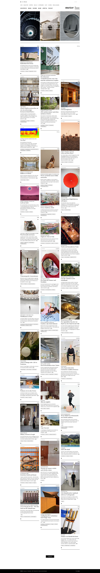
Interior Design (29, 369)
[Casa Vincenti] (50, 420)
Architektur (23, 8)
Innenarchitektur (69, 378)
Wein (35, 71)
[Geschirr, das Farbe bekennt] (50, 308)
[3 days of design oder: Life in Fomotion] (29, 346)
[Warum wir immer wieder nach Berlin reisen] (50, 453)
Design (29, 8)
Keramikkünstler (23, 243)
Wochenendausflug (44, 525)
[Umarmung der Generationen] (29, 262)
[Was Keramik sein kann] (29, 225)
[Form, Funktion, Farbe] (50, 199)
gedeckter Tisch (43, 331)
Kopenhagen (34, 369)
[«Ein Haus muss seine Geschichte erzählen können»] (70, 352)
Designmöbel (31, 71)
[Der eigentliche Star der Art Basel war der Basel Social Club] (70, 306)
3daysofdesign (23, 369)
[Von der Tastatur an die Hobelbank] (70, 270)
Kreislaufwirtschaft (27, 516)
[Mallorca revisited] (29, 164)
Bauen (39, 8)
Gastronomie (48, 243)
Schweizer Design (55, 330)
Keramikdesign (31, 242)
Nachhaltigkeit (43, 126)
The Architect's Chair (44, 186)
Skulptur (30, 482)
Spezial (30, 397)
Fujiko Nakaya (36, 324)
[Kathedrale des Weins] (29, 54)
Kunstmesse (22, 325)
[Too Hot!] (29, 133)
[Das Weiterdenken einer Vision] (50, 350)
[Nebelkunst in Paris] (29, 302)
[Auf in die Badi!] (70, 441)
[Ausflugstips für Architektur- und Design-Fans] (50, 500)
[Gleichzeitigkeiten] (70, 94)
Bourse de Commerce (29, 324)
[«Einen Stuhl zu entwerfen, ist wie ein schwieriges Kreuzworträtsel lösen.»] (29, 92)
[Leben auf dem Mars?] (70, 136)
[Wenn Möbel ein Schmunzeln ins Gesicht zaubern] (70, 399)
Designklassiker (67, 545)
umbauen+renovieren (52, 434)
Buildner (42, 185)
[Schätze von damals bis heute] (70, 521)
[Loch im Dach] (29, 193)
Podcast (50, 8)
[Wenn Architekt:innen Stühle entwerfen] (50, 161)
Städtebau (28, 150)
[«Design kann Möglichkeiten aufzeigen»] (70, 183)
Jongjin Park (26, 242)
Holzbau (52, 243)
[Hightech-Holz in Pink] (50, 228)
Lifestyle (44, 8)
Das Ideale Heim (23, 120)
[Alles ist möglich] (50, 390)
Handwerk (32, 120)
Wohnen (35, 8)
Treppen (34, 482)
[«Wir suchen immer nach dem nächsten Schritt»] (50, 103)
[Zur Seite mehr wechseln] (50, 556)
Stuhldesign (50, 185)
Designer (28, 120)
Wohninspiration (43, 215)
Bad (41, 408)
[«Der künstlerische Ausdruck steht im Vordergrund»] (70, 476)
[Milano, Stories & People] (29, 418)
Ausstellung (27, 149)
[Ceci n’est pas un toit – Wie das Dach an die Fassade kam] (29, 496)
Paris (30, 325)
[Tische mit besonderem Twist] (70, 230)
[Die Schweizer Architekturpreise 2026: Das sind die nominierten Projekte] (50, 60)
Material (50, 330)
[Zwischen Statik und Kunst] (29, 460)
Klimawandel (51, 125)
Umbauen (50, 90)
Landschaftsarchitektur (34, 149)
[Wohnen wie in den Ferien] (29, 382)
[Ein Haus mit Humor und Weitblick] (50, 264)
